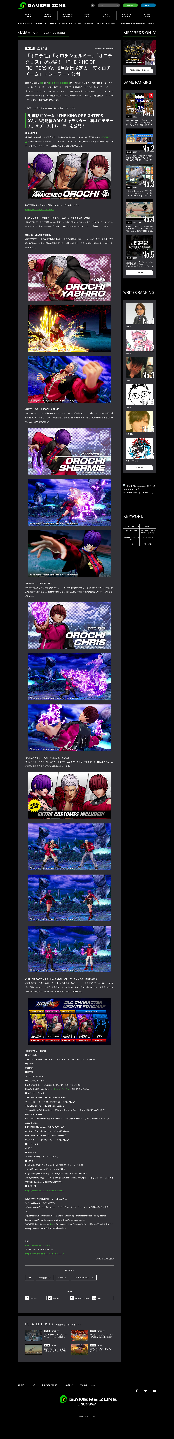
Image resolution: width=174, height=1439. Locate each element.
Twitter (56, 1298)
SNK (42, 83)
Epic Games (67, 1089)
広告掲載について (88, 1385)
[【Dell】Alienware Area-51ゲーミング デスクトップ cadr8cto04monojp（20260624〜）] (139, 496)
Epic (52, 1224)
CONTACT (68, 1385)
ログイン (148, 5)
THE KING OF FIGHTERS (59, 83)
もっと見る (139, 272)
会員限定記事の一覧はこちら (140, 70)
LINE (99, 1298)
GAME (39, 24)
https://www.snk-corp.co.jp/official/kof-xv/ (44, 1190)
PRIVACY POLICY (49, 1385)
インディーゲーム (148, 537)
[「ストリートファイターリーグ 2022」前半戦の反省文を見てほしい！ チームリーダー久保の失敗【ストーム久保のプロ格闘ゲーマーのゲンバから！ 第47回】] (149, 52)
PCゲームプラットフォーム (131, 526)
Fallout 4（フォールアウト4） (131, 538)
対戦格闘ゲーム (45, 1277)
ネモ (131, 544)
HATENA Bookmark (82, 1298)
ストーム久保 (147, 544)
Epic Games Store (131, 531)
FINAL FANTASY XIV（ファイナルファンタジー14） (147, 532)
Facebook (33, 1298)
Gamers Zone (25, 24)
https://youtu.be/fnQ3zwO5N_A (39, 209)
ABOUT (21, 1385)
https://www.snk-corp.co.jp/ (38, 1245)
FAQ (33, 1385)
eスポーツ (62, 1277)
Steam (56, 1089)
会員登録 (130, 5)
